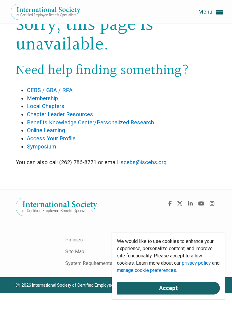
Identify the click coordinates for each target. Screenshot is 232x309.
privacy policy (196, 263)
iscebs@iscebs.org (142, 162)
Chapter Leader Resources (60, 114)
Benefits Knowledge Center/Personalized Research (90, 122)
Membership (42, 98)
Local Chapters (45, 106)
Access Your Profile (51, 138)
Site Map (74, 251)
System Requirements (88, 263)
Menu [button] (206, 11)
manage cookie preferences (146, 270)
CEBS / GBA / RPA (49, 90)
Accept (168, 288)
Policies (74, 240)
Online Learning (46, 130)
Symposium (41, 146)
